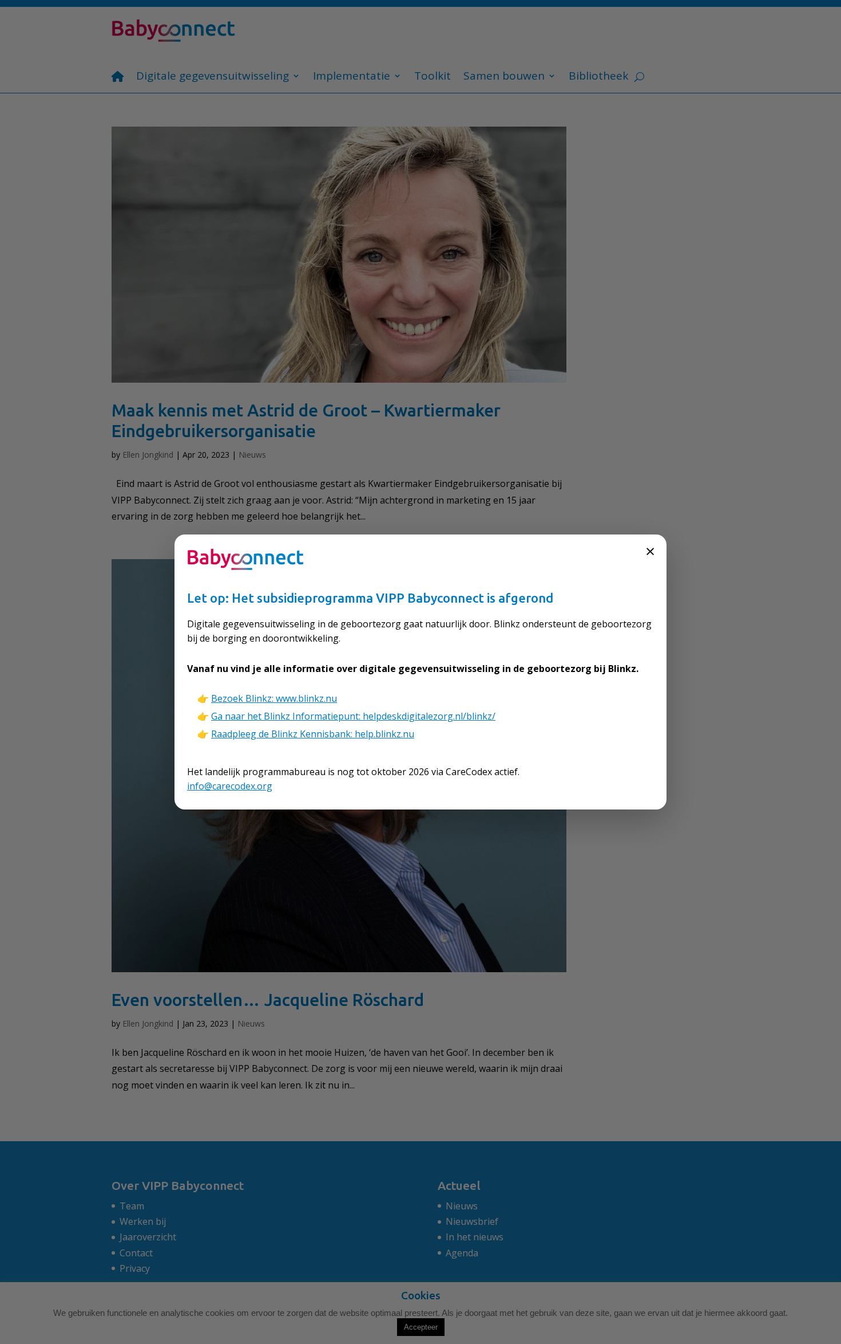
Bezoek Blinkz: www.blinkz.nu (274, 698)
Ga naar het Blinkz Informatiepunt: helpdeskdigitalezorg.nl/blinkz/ (353, 716)
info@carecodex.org (229, 786)
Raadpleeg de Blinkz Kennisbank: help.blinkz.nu (312, 734)
